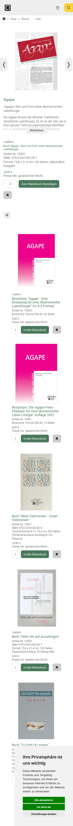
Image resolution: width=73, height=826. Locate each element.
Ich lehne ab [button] (44, 807)
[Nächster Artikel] (68, 64)
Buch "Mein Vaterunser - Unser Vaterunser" (35, 518)
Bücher (25, 18)
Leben (38, 19)
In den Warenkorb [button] (35, 330)
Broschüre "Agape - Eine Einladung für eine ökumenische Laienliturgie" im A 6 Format (36, 302)
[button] (68, 9)
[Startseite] (4, 18)
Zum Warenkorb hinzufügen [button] (39, 184)
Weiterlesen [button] (36, 130)
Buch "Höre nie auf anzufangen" (35, 637)
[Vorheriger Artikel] (4, 64)
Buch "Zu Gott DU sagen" (30, 745)
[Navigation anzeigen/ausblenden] (57, 7)
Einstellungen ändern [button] (43, 814)
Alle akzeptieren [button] (43, 800)
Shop (13, 18)
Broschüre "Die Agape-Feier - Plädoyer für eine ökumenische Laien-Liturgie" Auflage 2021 (35, 411)
